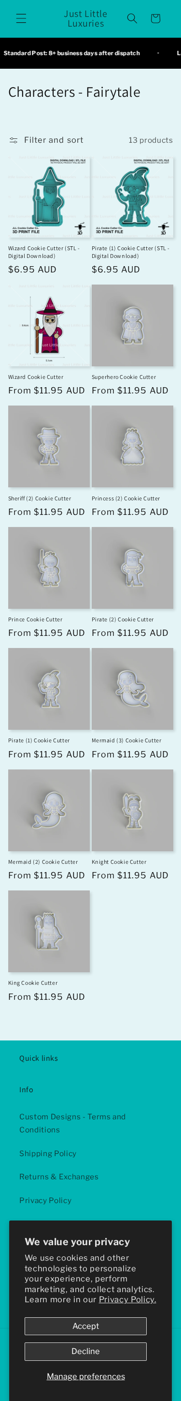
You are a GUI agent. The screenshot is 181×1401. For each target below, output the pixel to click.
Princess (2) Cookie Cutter (126, 498)
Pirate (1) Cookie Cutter (39, 740)
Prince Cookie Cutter (35, 619)
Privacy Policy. (127, 1299)
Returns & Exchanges (59, 1176)
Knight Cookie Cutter (119, 861)
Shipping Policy (48, 1153)
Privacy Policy (45, 1200)
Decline (85, 1351)
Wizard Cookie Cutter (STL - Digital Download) (44, 251)
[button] (21, 18)
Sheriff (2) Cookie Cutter (39, 498)
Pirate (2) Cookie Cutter (123, 619)
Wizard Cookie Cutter (36, 376)
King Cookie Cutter (33, 982)
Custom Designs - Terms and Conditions (72, 1123)
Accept (85, 1326)
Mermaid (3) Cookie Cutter (127, 740)
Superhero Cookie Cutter (124, 376)
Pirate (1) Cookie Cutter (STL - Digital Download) (131, 251)
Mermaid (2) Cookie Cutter (43, 861)
